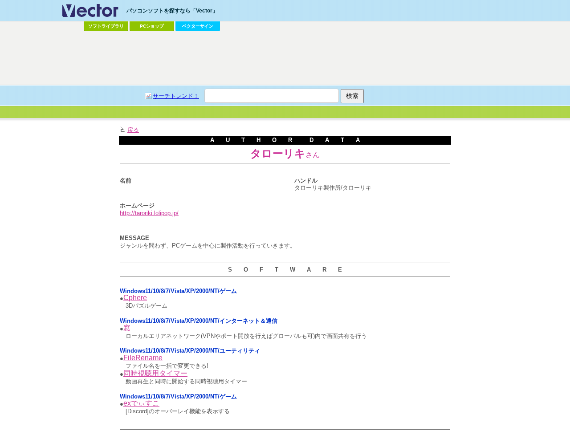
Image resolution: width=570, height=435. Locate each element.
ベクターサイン (197, 26)
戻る (133, 129)
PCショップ (152, 26)
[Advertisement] (285, 58)
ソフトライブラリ (106, 26)
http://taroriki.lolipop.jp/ (149, 213)
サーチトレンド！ (176, 96)
